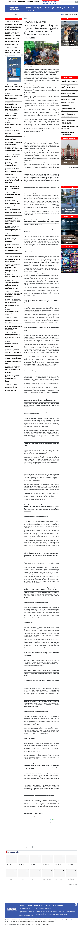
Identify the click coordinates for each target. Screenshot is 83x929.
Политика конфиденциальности (25, 915)
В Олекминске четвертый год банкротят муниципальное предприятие (13, 294)
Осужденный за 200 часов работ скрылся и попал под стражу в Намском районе (12, 133)
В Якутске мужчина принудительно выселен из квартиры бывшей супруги (12, 229)
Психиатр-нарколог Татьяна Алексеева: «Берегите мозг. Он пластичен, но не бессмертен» (69, 81)
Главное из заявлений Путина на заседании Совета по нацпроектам (13, 328)
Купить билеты (30, 10)
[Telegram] (53, 819)
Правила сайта (38, 905)
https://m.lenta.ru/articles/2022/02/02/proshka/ (45, 816)
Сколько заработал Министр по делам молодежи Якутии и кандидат (13, 126)
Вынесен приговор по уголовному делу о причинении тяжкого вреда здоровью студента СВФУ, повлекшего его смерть (13, 107)
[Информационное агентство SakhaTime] (14, 7)
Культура (66, 7)
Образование (55, 8)
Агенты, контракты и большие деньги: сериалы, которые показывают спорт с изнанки (13, 203)
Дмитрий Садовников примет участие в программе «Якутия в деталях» (13, 150)
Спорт (73, 7)
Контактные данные (57, 905)
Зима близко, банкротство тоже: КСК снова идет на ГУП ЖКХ (13, 352)
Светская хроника (31, 8)
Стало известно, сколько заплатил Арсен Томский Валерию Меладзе (12, 188)
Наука (47, 8)
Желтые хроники (49, 7)
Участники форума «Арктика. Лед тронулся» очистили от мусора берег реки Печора (13, 50)
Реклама (47, 905)
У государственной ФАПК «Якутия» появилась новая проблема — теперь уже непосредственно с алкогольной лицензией (12, 285)
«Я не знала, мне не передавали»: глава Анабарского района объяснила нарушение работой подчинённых (11, 269)
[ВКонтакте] (50, 819)
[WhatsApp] (52, 819)
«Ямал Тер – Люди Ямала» (12, 235)
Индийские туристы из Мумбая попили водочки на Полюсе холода (68, 104)
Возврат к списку (28, 847)
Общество (64, 8)
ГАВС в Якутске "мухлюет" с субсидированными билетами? (12, 158)
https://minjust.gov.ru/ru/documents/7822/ (41, 924)
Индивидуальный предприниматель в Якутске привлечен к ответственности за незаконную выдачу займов (13, 249)
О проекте (29, 905)
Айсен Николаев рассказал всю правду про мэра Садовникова (12, 195)
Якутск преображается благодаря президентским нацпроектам (12, 345)
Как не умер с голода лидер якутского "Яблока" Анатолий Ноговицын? (13, 180)
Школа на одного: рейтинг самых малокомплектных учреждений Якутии (68, 114)
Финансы (40, 8)
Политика (28, 7)
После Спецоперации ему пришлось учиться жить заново (12, 313)
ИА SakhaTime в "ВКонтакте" (70, 14)
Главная (22, 905)
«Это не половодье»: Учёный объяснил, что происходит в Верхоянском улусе (69, 93)
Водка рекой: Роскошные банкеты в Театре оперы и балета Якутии (68, 87)
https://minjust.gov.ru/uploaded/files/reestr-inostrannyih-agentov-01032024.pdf (32, 921)
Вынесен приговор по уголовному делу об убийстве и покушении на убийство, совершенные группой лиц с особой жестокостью (13, 26)
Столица (59, 7)
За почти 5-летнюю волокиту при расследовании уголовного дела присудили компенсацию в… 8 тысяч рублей (13, 304)
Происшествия (38, 7)
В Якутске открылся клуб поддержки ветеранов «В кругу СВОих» (12, 320)
